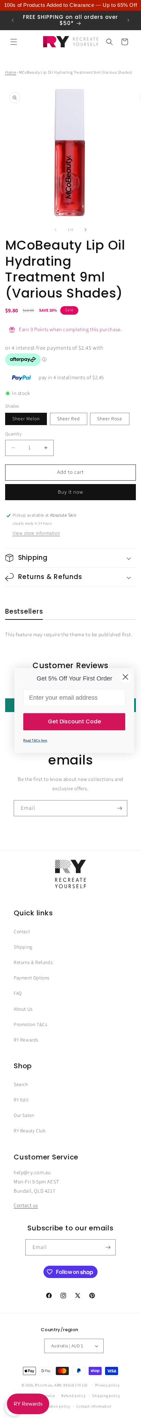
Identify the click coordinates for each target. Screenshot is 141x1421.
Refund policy (73, 1395)
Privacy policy (107, 1385)
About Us (23, 1009)
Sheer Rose (109, 419)
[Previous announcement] (12, 20)
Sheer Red (68, 419)
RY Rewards (26, 1040)
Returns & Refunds (33, 962)
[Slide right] (85, 229)
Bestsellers (24, 611)
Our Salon (24, 1115)
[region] (70, 5)
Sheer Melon (26, 419)
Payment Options (32, 978)
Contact (22, 931)
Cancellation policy (53, 1406)
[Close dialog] (125, 677)
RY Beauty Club (30, 1131)
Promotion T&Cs (30, 1024)
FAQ (18, 993)
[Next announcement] (128, 20)
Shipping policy (106, 1395)
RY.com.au (43, 1385)
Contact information (93, 1406)
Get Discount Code (74, 721)
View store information (36, 533)
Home (10, 72)
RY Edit (21, 1100)
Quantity (13, 434)
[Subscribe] (119, 808)
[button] (13, 41)
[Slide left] (55, 229)
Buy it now (70, 492)
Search (21, 1084)
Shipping (23, 947)
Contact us (26, 1205)
